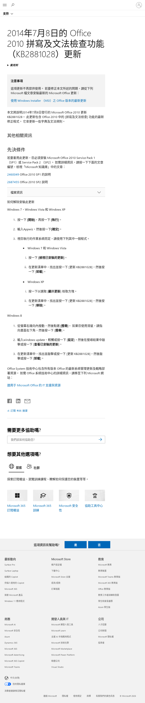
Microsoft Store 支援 (60, 576)
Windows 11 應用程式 (15, 601)
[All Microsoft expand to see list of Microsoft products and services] (4, 5)
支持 (6, 13)
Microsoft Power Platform (63, 654)
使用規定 (77, 695)
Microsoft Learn (58, 630)
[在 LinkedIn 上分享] (16, 400)
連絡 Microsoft (50, 695)
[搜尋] (100, 439)
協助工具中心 (94, 506)
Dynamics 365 (11, 642)
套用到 (14, 65)
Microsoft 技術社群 (60, 642)
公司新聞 (102, 630)
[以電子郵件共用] (25, 400)
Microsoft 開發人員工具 (62, 624)
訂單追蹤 (55, 588)
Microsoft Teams (12, 667)
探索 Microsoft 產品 (14, 595)
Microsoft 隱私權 (106, 636)
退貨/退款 (55, 582)
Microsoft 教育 (105, 564)
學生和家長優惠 (105, 601)
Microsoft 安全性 (12, 630)
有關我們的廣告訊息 (105, 695)
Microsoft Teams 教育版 (109, 576)
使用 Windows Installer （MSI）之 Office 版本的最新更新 (48, 100)
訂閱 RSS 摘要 (19, 410)
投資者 (101, 642)
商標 (89, 695)
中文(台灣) (15, 677)
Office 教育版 (104, 588)
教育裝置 (102, 570)
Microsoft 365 (11, 588)
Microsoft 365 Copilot (14, 660)
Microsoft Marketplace (61, 648)
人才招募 (102, 624)
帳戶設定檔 (56, 564)
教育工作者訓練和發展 (108, 595)
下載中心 (55, 570)
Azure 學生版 (104, 607)
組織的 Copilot (11, 576)
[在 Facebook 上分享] (9, 400)
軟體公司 (55, 660)
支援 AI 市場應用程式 (61, 636)
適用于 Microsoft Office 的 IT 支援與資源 (34, 385)
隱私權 (65, 695)
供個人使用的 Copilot (14, 582)
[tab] (16, 467)
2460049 (13, 174)
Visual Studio (57, 667)
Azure (7, 636)
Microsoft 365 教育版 (108, 582)
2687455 (13, 182)
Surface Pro (10, 564)
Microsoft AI (10, 624)
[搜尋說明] (13, 5)
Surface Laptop (11, 570)
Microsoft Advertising (14, 654)
